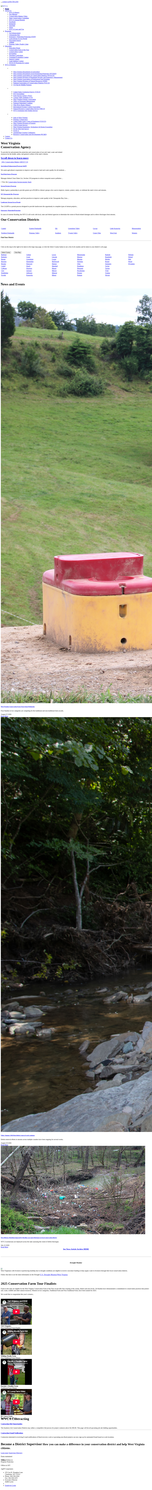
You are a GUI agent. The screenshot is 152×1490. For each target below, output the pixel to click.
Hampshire (30, 261)
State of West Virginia (20, 118)
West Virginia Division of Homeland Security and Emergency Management (37, 77)
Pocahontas (81, 271)
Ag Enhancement (14, 33)
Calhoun (4, 268)
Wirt (129, 259)
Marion (54, 264)
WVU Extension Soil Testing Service (25, 110)
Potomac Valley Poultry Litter (18, 44)
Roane (107, 261)
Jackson (29, 271)
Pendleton (80, 266)
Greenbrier (29, 259)
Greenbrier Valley (74, 228)
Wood (130, 261)
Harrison (29, 268)
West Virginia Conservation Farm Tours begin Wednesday (18, 706)
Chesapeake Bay (14, 35)
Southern (58, 233)
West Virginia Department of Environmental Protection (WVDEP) (34, 74)
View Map (18, 252)
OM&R (11, 42)
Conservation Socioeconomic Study (20, 182)
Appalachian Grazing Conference (24, 132)
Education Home (14, 48)
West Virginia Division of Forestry (24, 123)
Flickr (11, 27)
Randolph (108, 257)
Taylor (107, 266)
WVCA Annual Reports (17, 20)
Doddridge (4, 273)
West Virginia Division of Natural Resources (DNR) (30, 81)
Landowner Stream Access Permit (10, 202)
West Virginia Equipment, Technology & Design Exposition (32, 127)
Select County (6, 252)
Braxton (3, 261)
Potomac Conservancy (20, 119)
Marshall (55, 266)
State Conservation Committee (19, 18)
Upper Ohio (97, 233)
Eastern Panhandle (35, 228)
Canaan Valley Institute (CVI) (23, 97)
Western (134, 233)
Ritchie (107, 259)
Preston (79, 273)
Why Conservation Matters (10, 162)
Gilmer (28, 255)
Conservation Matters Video (18, 16)
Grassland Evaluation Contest (18, 57)
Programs (8, 31)
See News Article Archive (76, 1249)
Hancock (29, 264)
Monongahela (136, 228)
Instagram (12, 24)
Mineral (54, 273)
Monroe (79, 257)
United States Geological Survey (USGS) (26, 92)
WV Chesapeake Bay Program (10, 194)
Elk (56, 228)
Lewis (54, 255)
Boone (3, 259)
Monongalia (81, 255)
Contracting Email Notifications (12, 1433)
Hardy (28, 266)
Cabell (3, 266)
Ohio (78, 264)
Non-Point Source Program (9, 174)
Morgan (79, 259)
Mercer (54, 271)
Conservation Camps (16, 52)
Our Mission (13, 14)
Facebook (12, 22)
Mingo (54, 275)
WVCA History (14, 12)
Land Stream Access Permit (18, 39)
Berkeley (4, 257)
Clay (2, 271)
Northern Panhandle (7, 233)
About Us (8, 11)
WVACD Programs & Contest (19, 63)
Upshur (107, 273)
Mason (54, 268)
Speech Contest (14, 59)
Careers (7, 136)
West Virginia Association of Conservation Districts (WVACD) (33, 75)
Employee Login (10, 1485)
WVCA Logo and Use (16, 29)
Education (8, 46)
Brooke (3, 264)
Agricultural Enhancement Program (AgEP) (14, 166)
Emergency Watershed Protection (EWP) (22, 37)
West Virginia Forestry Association (24, 99)
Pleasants (80, 268)
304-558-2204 (13, 2)
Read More (4, 716)
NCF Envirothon (18, 94)
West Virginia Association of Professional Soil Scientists (31, 79)
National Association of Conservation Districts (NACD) (31, 83)
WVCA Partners (10, 65)
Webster (130, 255)
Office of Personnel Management (24, 101)
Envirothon (12, 53)
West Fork (113, 233)
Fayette (3, 275)
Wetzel (130, 257)
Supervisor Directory (15, 1453)
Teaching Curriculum (16, 55)
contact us (5, 2)
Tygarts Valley (73, 233)
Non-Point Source (15, 40)
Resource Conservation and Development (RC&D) (30, 134)
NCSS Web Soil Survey (21, 129)
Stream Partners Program (8, 186)
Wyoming (131, 264)
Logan (54, 259)
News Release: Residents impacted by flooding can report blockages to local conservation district (29, 1237)
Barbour (4, 255)
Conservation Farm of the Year (19, 50)
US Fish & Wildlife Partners (22, 85)
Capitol (3, 228)
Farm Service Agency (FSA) (22, 96)
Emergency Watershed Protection (10, 210)
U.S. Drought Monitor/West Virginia (54, 1275)
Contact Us (8, 138)
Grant (28, 257)
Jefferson (29, 273)
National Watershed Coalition (22, 103)
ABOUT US (24, 162)
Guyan (95, 228)
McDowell (55, 261)
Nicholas (80, 261)
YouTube (12, 25)
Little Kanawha (115, 228)
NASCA (16, 131)
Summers (108, 264)
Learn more (4, 1453)
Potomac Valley (34, 233)
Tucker (107, 268)
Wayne (107, 275)
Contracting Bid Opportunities (11, 1424)
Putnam (79, 275)
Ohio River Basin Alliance (22, 105)
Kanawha (29, 275)
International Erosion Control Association (26, 107)
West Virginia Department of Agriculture (26, 72)
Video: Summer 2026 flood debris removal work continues (18, 1135)
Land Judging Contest (16, 61)
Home (7, 9)
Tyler (107, 271)
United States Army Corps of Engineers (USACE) (29, 121)
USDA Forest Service (20, 125)
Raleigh (107, 255)
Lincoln (54, 257)
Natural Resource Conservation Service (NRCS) (29, 109)
